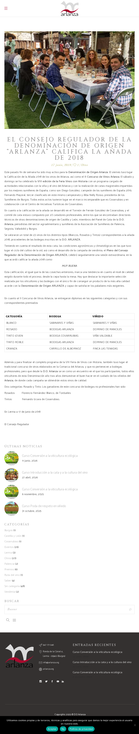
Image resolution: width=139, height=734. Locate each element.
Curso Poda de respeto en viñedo (44, 506)
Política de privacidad (81, 729)
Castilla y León (12, 536)
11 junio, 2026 (29, 461)
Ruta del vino (12, 575)
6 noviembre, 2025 (33, 494)
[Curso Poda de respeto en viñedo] (11, 509)
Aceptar (52, 729)
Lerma (8, 552)
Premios (9, 569)
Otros (84, 165)
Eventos (9, 547)
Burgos (8, 530)
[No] (134, 725)
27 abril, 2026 (30, 477)
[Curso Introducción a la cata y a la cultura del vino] (11, 475)
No (63, 729)
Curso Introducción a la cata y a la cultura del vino (55, 472)
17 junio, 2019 (61, 165)
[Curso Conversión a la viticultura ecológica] (11, 458)
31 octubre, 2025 (31, 511)
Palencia (9, 564)
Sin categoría (12, 586)
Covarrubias (11, 541)
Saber (7, 580)
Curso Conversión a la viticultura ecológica (50, 456)
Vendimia (9, 592)
